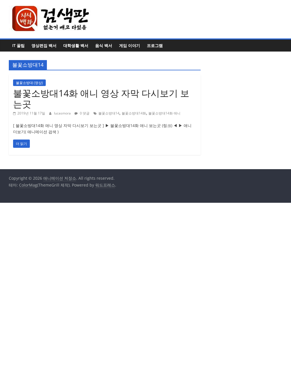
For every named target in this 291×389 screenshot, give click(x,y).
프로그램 (155, 45)
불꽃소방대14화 (134, 113)
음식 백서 (103, 45)
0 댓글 (84, 113)
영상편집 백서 (44, 45)
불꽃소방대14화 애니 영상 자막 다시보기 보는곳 (101, 98)
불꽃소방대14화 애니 (164, 113)
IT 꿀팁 (18, 45)
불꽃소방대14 (108, 113)
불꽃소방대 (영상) (29, 82)
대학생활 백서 (75, 45)
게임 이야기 (129, 45)
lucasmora (63, 113)
